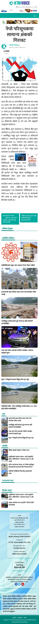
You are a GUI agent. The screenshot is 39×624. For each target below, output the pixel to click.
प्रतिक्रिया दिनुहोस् (7, 228)
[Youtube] (22, 584)
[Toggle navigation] (34, 15)
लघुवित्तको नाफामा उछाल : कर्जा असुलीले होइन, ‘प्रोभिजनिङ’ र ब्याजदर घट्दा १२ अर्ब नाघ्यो (21, 459)
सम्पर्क (25, 618)
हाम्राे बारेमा (20, 618)
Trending (19, 565)
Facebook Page (7, 480)
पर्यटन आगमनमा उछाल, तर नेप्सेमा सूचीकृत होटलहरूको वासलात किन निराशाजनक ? (21, 465)
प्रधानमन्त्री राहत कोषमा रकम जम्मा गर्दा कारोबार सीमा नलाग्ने (18, 293)
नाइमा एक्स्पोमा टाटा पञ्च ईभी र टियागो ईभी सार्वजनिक (21, 503)
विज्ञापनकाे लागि (19, 567)
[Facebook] (16, 584)
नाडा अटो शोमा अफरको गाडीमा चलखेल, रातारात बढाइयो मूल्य (17, 351)
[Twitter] (19, 584)
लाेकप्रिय (4, 445)
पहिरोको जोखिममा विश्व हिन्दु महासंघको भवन (20, 472)
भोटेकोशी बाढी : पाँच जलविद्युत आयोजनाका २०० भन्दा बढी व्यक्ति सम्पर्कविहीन (19, 407)
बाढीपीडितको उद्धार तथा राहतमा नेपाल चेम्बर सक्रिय (18, 265)
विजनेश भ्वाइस (7, 490)
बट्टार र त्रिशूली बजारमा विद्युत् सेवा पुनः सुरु (15, 379)
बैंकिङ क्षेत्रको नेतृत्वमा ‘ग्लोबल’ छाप (19, 450)
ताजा (3, 414)
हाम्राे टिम (14, 618)
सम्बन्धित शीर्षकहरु (8, 238)
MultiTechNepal (23, 622)
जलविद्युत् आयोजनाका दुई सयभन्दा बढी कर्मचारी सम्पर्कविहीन (17, 322)
